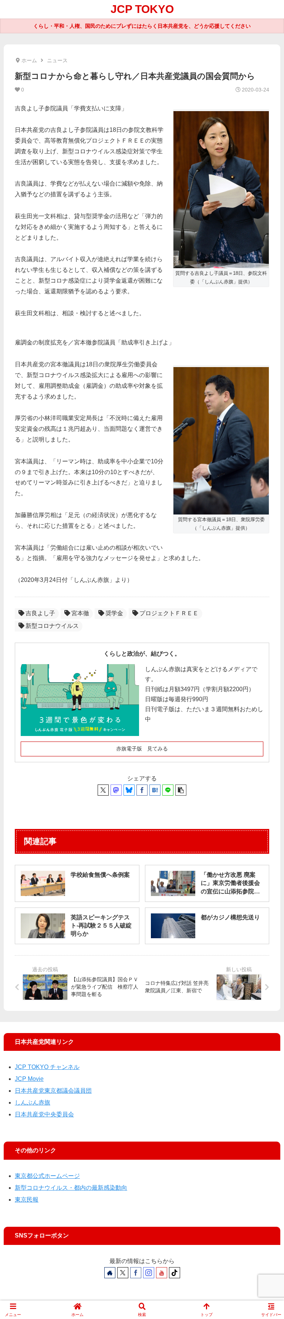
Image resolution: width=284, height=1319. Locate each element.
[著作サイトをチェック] (109, 1272)
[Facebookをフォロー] (135, 1272)
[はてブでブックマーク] (154, 790)
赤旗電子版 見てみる (142, 749)
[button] (180, 790)
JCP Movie (29, 1079)
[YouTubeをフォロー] (161, 1272)
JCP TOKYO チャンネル (47, 1067)
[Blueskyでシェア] (129, 790)
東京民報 (26, 1199)
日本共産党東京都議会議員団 (53, 1090)
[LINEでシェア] (167, 790)
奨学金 (114, 613)
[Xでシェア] (103, 790)
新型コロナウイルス (52, 626)
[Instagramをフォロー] (148, 1272)
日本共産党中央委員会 (44, 1114)
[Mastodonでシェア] (116, 790)
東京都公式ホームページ (47, 1176)
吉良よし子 (40, 613)
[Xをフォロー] (122, 1272)
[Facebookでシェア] (142, 790)
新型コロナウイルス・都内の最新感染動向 (71, 1188)
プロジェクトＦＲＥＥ (169, 613)
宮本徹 (80, 613)
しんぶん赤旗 (32, 1102)
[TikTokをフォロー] (174, 1272)
